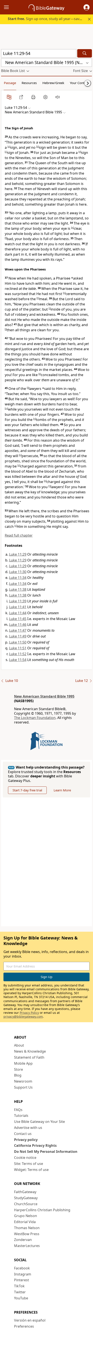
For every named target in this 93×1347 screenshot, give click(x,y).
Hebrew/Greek (53, 83)
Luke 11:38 (17, 589)
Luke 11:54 (17, 659)
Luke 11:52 (17, 654)
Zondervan (23, 1239)
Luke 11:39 (17, 601)
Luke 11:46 (17, 624)
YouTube (21, 1298)
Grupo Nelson (25, 1215)
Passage (10, 83)
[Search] (84, 53)
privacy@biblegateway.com (23, 1016)
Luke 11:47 (17, 630)
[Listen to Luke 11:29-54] (57, 97)
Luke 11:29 (17, 554)
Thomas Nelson (27, 1227)
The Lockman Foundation (35, 717)
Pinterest (21, 1280)
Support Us (23, 1087)
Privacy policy (26, 1139)
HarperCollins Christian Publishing (42, 1210)
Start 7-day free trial (27, 790)
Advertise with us (28, 1127)
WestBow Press (26, 1233)
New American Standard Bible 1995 (44, 696)
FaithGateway (25, 1191)
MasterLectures (27, 1245)
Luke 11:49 (17, 636)
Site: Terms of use (28, 1163)
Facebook (22, 1268)
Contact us (23, 1133)
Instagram (22, 1274)
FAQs (18, 1109)
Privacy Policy (29, 1013)
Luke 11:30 (17, 571)
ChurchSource (25, 1204)
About (19, 1045)
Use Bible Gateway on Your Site (39, 1121)
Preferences (24, 1326)
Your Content (79, 83)
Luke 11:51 (17, 648)
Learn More (62, 790)
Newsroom (23, 1081)
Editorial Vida (25, 1221)
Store (18, 1069)
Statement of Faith (29, 1057)
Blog (17, 1075)
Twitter (20, 1292)
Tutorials (21, 1115)
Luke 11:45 (17, 618)
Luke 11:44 (17, 613)
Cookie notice (25, 1157)
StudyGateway (26, 1197)
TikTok (19, 1286)
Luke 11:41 (17, 607)
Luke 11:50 (17, 642)
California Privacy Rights (35, 1145)
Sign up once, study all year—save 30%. (49, 18)
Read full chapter (19, 535)
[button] (86, 7)
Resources (29, 83)
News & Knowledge (30, 1051)
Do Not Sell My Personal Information (45, 1151)
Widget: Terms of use (31, 1169)
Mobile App (23, 1063)
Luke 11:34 (17, 577)
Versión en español (29, 1320)
